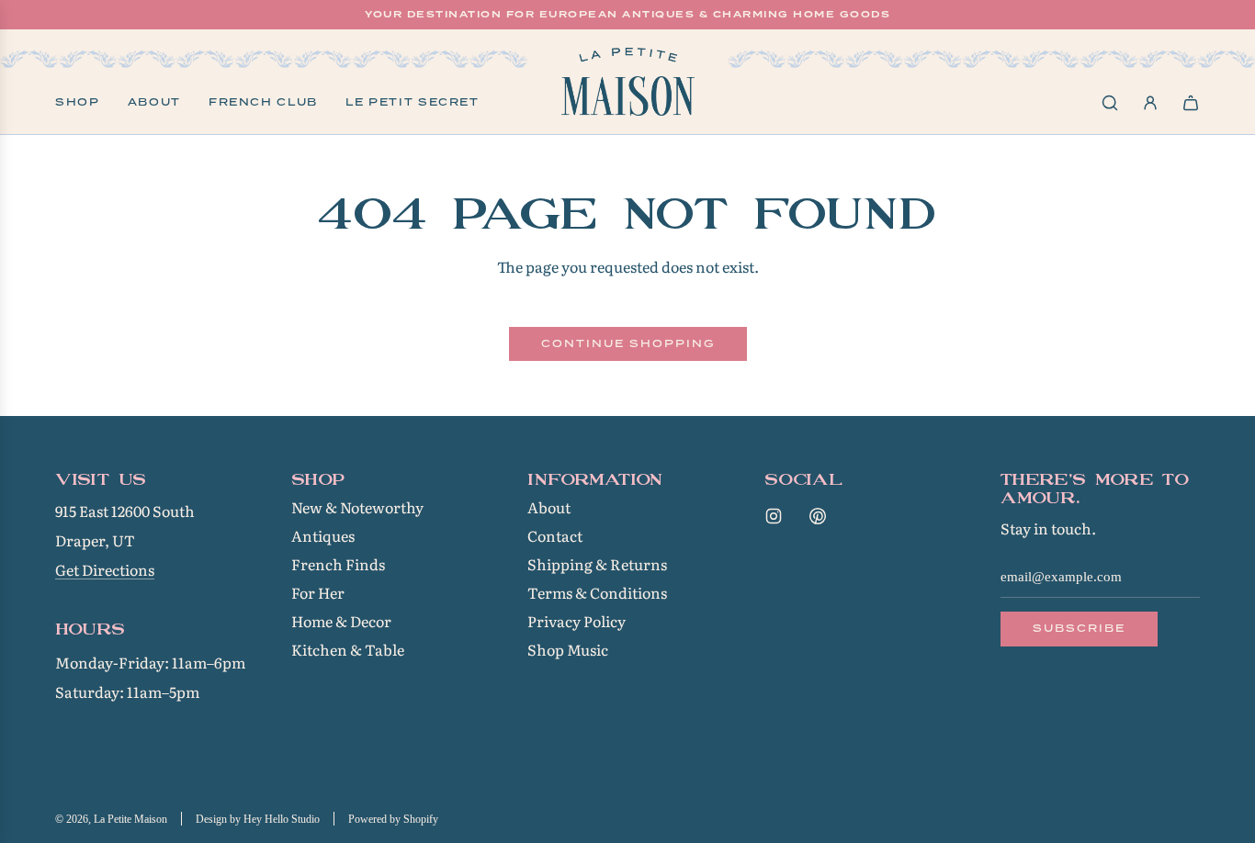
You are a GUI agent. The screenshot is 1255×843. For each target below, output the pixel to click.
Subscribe (1079, 628)
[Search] (1110, 103)
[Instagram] (773, 516)
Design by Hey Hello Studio (258, 819)
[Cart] (1190, 103)
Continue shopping (628, 343)
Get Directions (104, 569)
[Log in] (1150, 103)
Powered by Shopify (393, 819)
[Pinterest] (817, 516)
